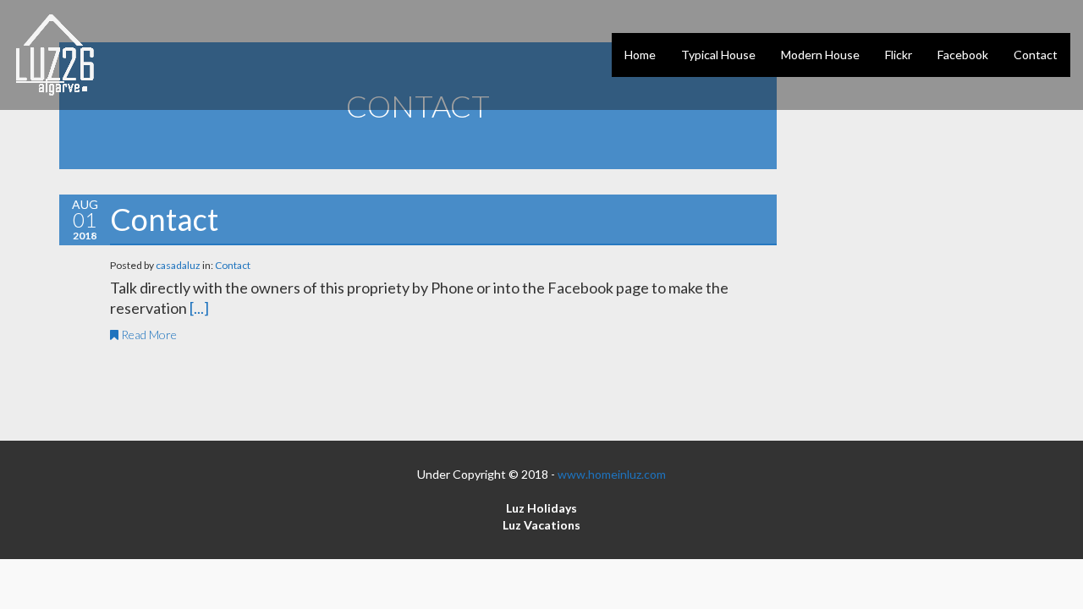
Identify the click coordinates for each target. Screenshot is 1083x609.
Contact (164, 219)
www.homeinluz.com (612, 474)
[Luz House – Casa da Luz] (55, 55)
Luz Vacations (541, 525)
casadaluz (179, 265)
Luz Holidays (541, 508)
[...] (199, 308)
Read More (147, 334)
